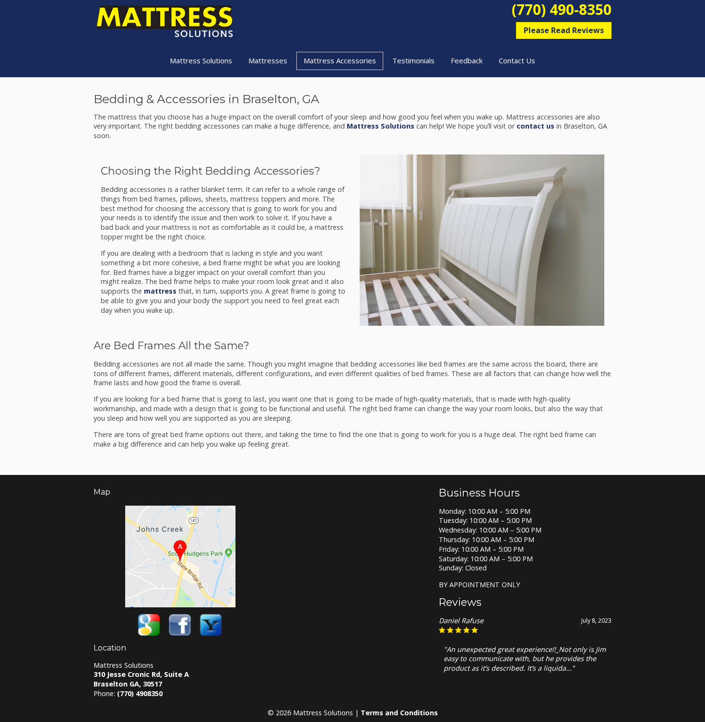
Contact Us (517, 60)
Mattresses (267, 60)
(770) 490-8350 (561, 9)
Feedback (466, 60)
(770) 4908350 (140, 693)
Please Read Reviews (564, 30)
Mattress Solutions (201, 60)
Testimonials (413, 60)
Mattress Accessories (340, 60)
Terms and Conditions (399, 712)
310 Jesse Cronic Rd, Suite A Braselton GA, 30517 (141, 679)
